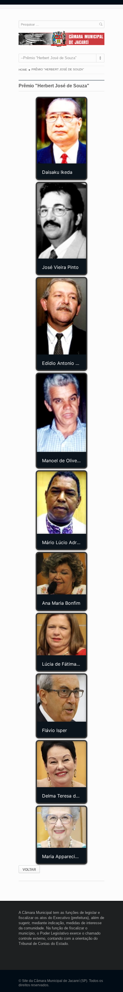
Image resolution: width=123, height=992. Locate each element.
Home (23, 69)
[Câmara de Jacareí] (61, 39)
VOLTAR (29, 870)
